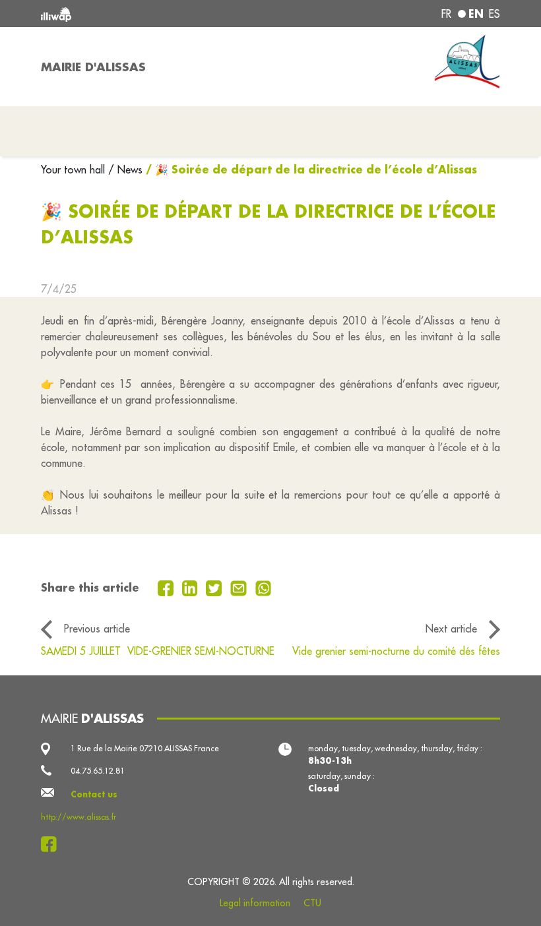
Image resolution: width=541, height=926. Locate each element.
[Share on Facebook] (167, 587)
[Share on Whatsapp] (263, 587)
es (494, 13)
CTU (312, 903)
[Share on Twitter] (215, 587)
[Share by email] (240, 587)
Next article (451, 628)
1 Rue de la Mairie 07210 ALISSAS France (145, 748)
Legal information (255, 903)
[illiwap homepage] (132, 13)
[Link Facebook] (52, 844)
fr (446, 13)
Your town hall (74, 169)
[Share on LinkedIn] (191, 587)
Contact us (94, 794)
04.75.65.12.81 (98, 771)
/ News (125, 169)
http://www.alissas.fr (78, 817)
